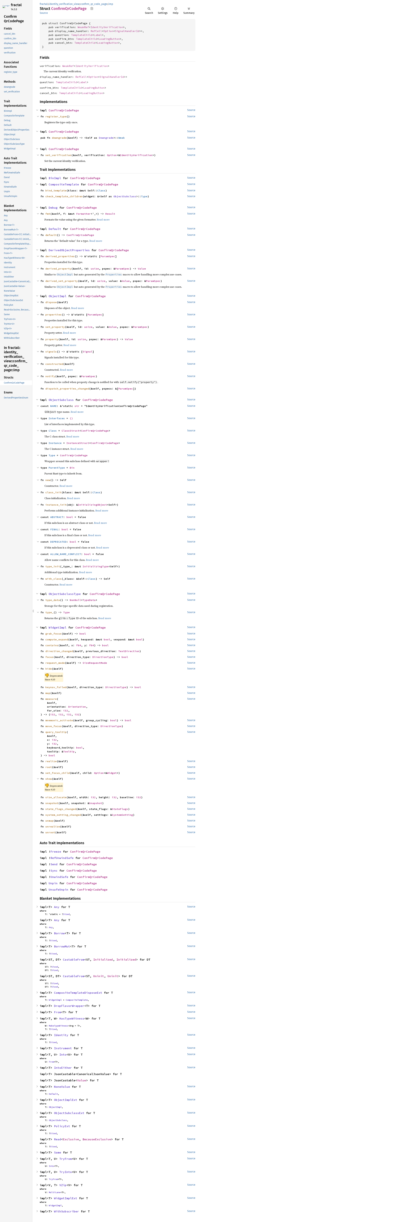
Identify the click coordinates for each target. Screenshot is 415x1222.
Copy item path (92, 8)
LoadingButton (109, 38)
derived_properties (60, 256)
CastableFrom (73, 959)
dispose (51, 302)
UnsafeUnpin (58, 889)
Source (44, 12)
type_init (52, 566)
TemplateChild (81, 35)
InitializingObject (92, 504)
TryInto (65, 1172)
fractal (16, 5)
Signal (87, 351)
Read (57, 1139)
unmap (49, 820)
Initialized (103, 959)
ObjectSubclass (124, 196)
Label (98, 35)
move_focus (53, 726)
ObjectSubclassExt (69, 1113)
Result (110, 213)
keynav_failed (55, 687)
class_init (53, 492)
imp (110, 4)
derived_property (58, 268)
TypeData (89, 600)
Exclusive (71, 1139)
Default (55, 229)
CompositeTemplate (64, 184)
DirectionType (102, 657)
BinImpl (55, 178)
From (57, 1012)
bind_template (55, 190)
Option (108, 31)
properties (53, 314)
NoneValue (62, 1087)
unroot (50, 832)
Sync (54, 870)
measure (51, 698)
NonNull (75, 600)
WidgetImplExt (65, 1198)
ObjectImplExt (65, 1100)
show (48, 778)
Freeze (55, 851)
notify (50, 376)
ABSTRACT (56, 517)
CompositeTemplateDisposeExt (78, 993)
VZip (62, 1185)
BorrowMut (62, 946)
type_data (52, 600)
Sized (66, 914)
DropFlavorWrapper (69, 1006)
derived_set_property (61, 281)
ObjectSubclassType (65, 594)
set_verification (58, 155)
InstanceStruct (77, 443)
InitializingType (96, 566)
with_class (53, 578)
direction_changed (59, 651)
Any (56, 907)
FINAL (54, 529)
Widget (112, 773)
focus (49, 657)
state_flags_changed (60, 809)
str (77, 406)
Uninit (98, 976)
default (51, 235)
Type (144, 196)
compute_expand (56, 639)
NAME (53, 406)
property (51, 339)
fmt (47, 213)
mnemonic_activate (59, 720)
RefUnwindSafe (62, 858)
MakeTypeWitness (58, 1025)
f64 (78, 645)
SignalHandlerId (127, 31)
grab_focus (53, 633)
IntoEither (63, 1068)
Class (101, 190)
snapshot (51, 803)
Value (142, 268)
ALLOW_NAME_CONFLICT (65, 554)
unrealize (52, 826)
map (47, 693)
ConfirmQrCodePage (64, 110)
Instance (55, 443)
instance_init (55, 504)
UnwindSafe (59, 877)
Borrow (59, 933)
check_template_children (64, 196)
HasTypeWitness (71, 1018)
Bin (72, 467)
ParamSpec (108, 256)
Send (54, 864)
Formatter (83, 213)
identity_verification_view (64, 4)
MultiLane (54, 1192)
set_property (55, 326)
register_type (55, 116)
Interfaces (57, 418)
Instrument (63, 1048)
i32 (65, 710)
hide (48, 668)
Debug (53, 207)
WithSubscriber (66, 1211)
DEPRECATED (58, 541)
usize (95, 268)
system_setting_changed (63, 814)
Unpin (53, 883)
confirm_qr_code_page (93, 4)
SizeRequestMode (95, 662)
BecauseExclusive (97, 1139)
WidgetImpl (57, 627)
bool (69, 517)
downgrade (59, 137)
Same (57, 1152)
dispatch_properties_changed (67, 388)
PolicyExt (62, 1126)
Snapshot (95, 803)
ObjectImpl (57, 296)
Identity (61, 1035)
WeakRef (83, 27)
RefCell (96, 31)
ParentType (57, 467)
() (71, 418)
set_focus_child (57, 773)
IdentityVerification (107, 27)
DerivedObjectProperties (69, 250)
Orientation (77, 706)
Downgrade (106, 137)
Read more (103, 219)
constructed (54, 363)
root (48, 767)
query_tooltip (55, 732)
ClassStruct (70, 430)
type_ (49, 612)
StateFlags (120, 809)
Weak (121, 137)
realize (51, 761)
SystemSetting (122, 814)
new (47, 480)
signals (51, 351)
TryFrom (65, 1159)
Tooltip (69, 751)
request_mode (55, 662)
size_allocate (55, 797)
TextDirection (128, 651)
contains (51, 645)
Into (62, 1054)
